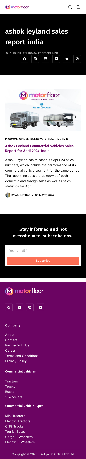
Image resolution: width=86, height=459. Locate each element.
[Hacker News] (56, 59)
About (9, 335)
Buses (9, 392)
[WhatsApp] (77, 59)
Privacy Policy (16, 361)
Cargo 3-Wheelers (19, 437)
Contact (11, 340)
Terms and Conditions (21, 356)
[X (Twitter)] (35, 59)
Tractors (11, 381)
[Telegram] (66, 59)
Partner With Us (17, 345)
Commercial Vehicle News (25, 138)
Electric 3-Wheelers (20, 442)
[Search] (70, 7)
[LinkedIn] (45, 59)
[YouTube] (40, 307)
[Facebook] (24, 59)
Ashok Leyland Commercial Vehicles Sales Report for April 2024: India (39, 148)
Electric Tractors (17, 421)
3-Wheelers (13, 397)
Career (10, 350)
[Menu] (79, 7)
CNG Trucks (14, 426)
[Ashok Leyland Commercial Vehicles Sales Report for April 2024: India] (43, 110)
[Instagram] (30, 307)
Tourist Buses (15, 431)
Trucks (10, 386)
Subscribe (43, 260)
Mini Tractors (15, 416)
